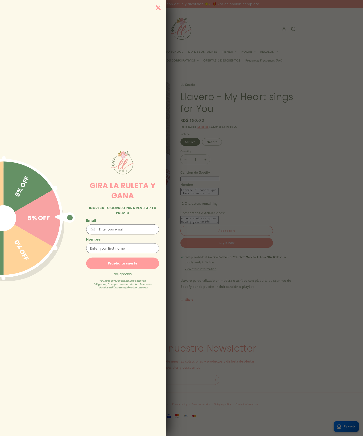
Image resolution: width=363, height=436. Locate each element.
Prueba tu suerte (122, 263)
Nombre (93, 239)
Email (91, 220)
